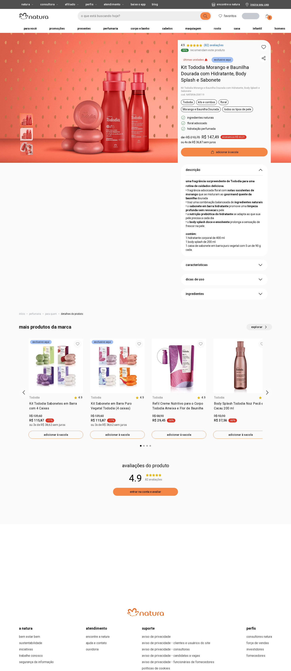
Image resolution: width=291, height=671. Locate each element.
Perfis (89, 4)
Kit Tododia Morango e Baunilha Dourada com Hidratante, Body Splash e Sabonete (215, 74)
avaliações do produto (145, 494)
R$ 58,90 (158, 444)
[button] (264, 47)
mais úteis (220, 537)
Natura (25, 4)
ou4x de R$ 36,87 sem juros (198, 142)
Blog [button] (155, 4)
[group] (56, 417)
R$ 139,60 (35, 444)
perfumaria (35, 342)
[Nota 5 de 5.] (32, 584)
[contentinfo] (78, 426)
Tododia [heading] (34, 425)
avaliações (28, 537)
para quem (51, 342)
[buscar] (205, 16)
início (22, 342)
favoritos (230, 16)
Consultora (47, 4)
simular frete (197, 167)
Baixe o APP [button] (138, 4)
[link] (55, 434)
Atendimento (112, 4)
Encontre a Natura (228, 4)
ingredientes (195, 322)
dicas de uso (195, 307)
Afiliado (70, 4)
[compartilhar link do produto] (264, 58)
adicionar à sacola (56, 462)
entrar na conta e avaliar (145, 519)
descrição (193, 198)
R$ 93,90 (219, 444)
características (197, 293)
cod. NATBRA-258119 (192, 94)
